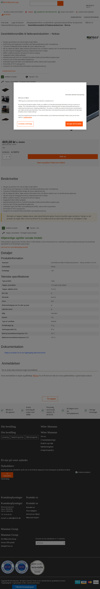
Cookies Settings (25, 124)
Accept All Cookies (74, 124)
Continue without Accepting (74, 94)
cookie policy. (27, 117)
